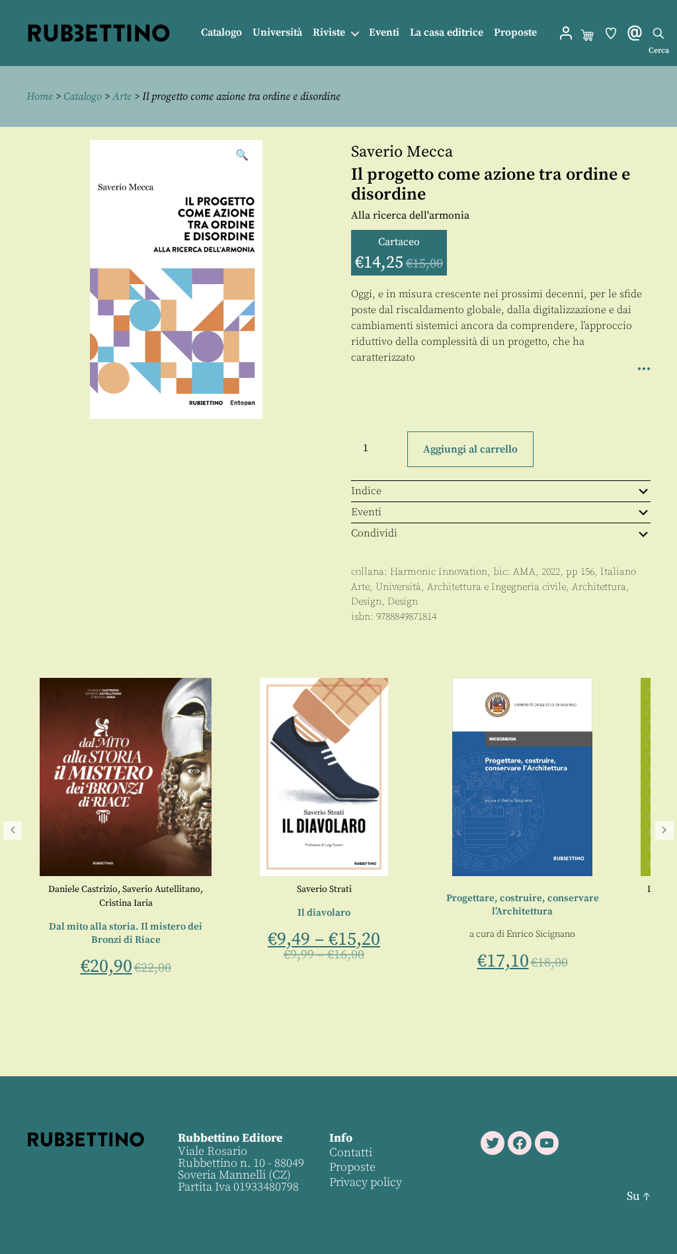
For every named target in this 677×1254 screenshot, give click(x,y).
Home (39, 96)
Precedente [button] (12, 830)
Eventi (384, 32)
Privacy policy (365, 1182)
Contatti (350, 1152)
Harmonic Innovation (438, 572)
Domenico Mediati (520, 889)
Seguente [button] (664, 830)
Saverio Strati (158, 889)
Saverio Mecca (402, 152)
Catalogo (221, 32)
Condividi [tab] (374, 533)
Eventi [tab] (366, 512)
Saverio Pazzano (596, 889)
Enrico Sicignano (375, 934)
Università (277, 32)
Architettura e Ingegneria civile (496, 587)
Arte (122, 96)
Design (366, 601)
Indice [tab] (366, 491)
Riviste (329, 32)
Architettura (599, 587)
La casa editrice (446, 32)
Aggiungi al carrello (470, 449)
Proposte (515, 32)
